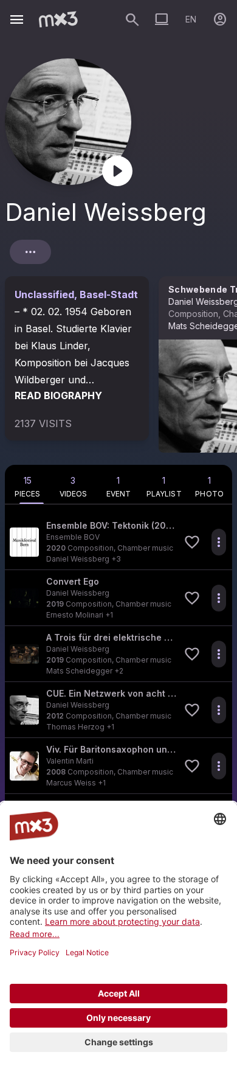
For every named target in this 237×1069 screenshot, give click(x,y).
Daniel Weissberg (77, 558)
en (190, 19)
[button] (118, 541)
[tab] (27, 484)
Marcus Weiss (71, 782)
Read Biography (58, 395)
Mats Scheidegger (79, 670)
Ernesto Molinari (74, 614)
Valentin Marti (70, 760)
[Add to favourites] (192, 542)
